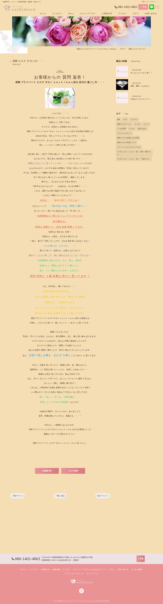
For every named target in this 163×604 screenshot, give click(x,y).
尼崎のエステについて (124, 124)
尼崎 (118, 119)
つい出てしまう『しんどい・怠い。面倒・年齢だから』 (134, 153)
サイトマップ (92, 573)
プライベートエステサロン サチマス (129, 147)
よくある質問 (121, 128)
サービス (137, 124)
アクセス (132, 128)
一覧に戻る (60, 496)
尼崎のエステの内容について (126, 142)
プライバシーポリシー (124, 133)
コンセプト (134, 119)
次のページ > (102, 496)
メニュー (146, 124)
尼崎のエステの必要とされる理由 (128, 138)
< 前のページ (17, 496)
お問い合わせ (142, 128)
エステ (125, 119)
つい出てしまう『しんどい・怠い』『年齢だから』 (134, 159)
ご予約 (143, 7)
